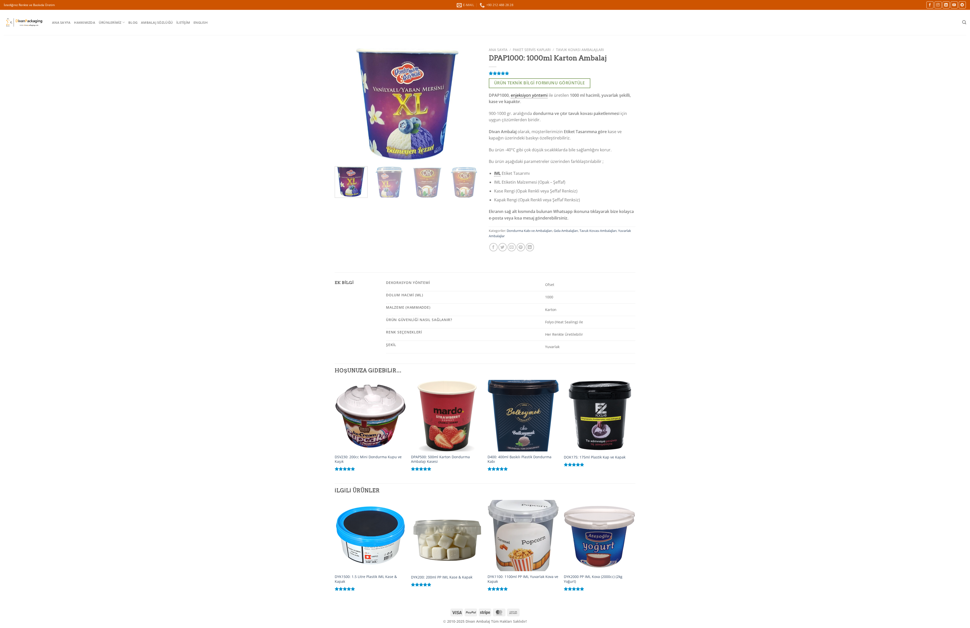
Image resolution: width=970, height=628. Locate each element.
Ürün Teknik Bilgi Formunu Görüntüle (539, 83)
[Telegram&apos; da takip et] (962, 5)
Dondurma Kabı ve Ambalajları (529, 230)
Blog (132, 22)
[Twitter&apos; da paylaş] (502, 247)
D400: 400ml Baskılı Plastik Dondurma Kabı (519, 459)
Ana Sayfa (61, 22)
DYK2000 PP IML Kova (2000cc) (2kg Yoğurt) (593, 579)
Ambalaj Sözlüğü (157, 22)
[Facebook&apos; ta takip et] (930, 5)
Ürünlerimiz (110, 22)
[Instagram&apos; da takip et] (938, 5)
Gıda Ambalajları (566, 230)
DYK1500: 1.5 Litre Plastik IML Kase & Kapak (366, 579)
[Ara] (964, 22)
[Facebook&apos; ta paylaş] (493, 247)
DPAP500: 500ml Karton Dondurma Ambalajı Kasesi (440, 459)
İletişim (183, 22)
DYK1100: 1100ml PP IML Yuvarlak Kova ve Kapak (523, 579)
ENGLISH (200, 22)
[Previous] (344, 104)
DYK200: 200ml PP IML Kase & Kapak (441, 577)
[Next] (471, 104)
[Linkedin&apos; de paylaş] (530, 247)
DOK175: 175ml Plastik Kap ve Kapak (594, 457)
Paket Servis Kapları (532, 49)
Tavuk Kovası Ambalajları (580, 49)
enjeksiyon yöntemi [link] (529, 95)
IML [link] (497, 173)
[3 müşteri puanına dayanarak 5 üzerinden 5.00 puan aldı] (562, 73)
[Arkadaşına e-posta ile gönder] (511, 247)
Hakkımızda (84, 22)
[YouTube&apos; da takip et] (954, 5)
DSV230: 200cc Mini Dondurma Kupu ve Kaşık (368, 459)
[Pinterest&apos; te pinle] (521, 247)
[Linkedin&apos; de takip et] (946, 5)
